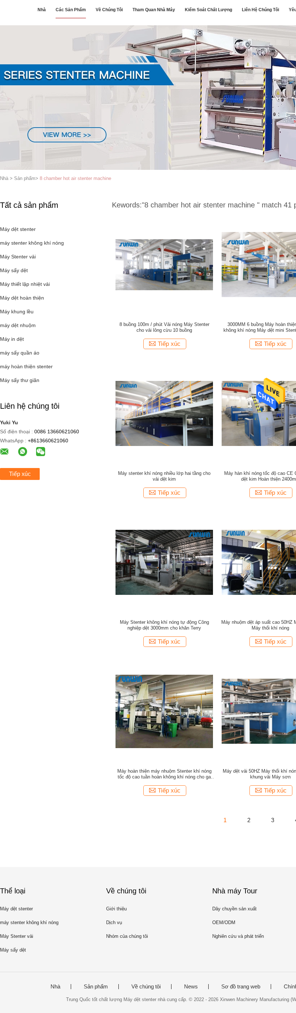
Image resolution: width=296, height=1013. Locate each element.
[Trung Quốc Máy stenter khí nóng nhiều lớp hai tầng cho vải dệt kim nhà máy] (164, 413)
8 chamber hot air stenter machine (75, 178)
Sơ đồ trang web (240, 986)
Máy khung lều (17, 311)
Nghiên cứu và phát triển (238, 936)
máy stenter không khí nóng (32, 243)
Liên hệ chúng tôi (260, 9)
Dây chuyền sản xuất (234, 908)
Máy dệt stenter (18, 229)
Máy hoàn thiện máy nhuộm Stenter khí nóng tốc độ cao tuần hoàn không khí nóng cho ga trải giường (164, 774)
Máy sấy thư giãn (19, 380)
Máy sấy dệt (14, 270)
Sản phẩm (96, 986)
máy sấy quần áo (19, 353)
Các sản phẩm (71, 9)
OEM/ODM (223, 922)
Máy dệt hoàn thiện (22, 298)
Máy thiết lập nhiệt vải (25, 284)
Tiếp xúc (20, 474)
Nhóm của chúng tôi (127, 936)
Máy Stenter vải (18, 256)
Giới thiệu (116, 908)
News (191, 986)
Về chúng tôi (109, 9)
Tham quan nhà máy (153, 9)
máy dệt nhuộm (18, 325)
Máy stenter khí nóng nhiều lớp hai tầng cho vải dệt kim (164, 476)
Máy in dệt (12, 339)
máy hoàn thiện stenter (26, 366)
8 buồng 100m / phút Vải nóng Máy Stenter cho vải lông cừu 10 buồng (164, 327)
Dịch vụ (114, 922)
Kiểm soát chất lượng (208, 9)
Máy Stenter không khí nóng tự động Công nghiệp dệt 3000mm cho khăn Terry (164, 625)
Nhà (42, 9)
